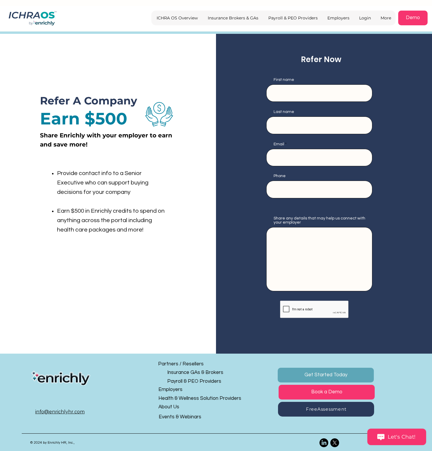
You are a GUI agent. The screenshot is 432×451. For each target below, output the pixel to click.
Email (279, 144)
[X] (334, 442)
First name (284, 80)
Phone (280, 176)
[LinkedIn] (323, 442)
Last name (284, 112)
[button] (364, 18)
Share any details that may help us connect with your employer (319, 220)
